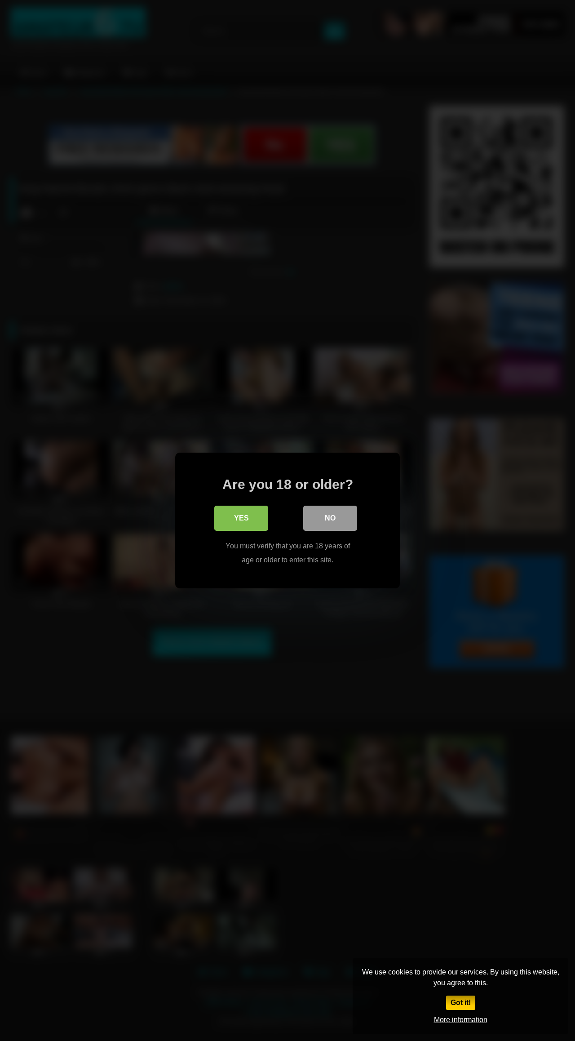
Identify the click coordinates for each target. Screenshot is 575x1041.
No (330, 518)
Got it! (461, 1002)
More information (460, 1019)
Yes (241, 518)
